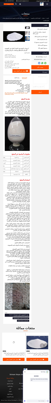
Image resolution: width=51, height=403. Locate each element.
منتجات (43, 18)
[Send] (25, 400)
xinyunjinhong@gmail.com (23, 0)
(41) (42, 29)
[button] (45, 345)
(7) (40, 42)
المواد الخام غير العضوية (35, 18)
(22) (42, 45)
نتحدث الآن (40, 67)
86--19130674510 (10, 0)
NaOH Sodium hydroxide (23, 320)
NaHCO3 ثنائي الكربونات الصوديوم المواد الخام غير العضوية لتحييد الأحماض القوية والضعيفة (38, 354)
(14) (42, 39)
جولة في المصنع (10, 383)
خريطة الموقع (10, 394)
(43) (42, 48)
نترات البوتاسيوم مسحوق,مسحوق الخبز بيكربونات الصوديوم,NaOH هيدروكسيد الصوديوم (18, 315)
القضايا (10, 391)
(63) (41, 36)
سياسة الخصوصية (10, 396)
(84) (39, 33)
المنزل (47, 18)
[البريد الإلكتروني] (39, 63)
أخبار (10, 388)
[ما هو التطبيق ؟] (42, 63)
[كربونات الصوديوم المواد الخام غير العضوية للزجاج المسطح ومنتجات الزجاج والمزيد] (14, 36)
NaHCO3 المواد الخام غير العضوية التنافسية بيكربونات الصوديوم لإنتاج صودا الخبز (15, 354)
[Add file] (48, 400)
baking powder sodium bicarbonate (21, 318)
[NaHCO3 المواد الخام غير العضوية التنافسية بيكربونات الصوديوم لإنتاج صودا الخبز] (14, 342)
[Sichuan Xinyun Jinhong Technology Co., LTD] (42, 4)
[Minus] (25, 372)
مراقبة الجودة (10, 386)
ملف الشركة (10, 380)
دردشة (8, 4)
